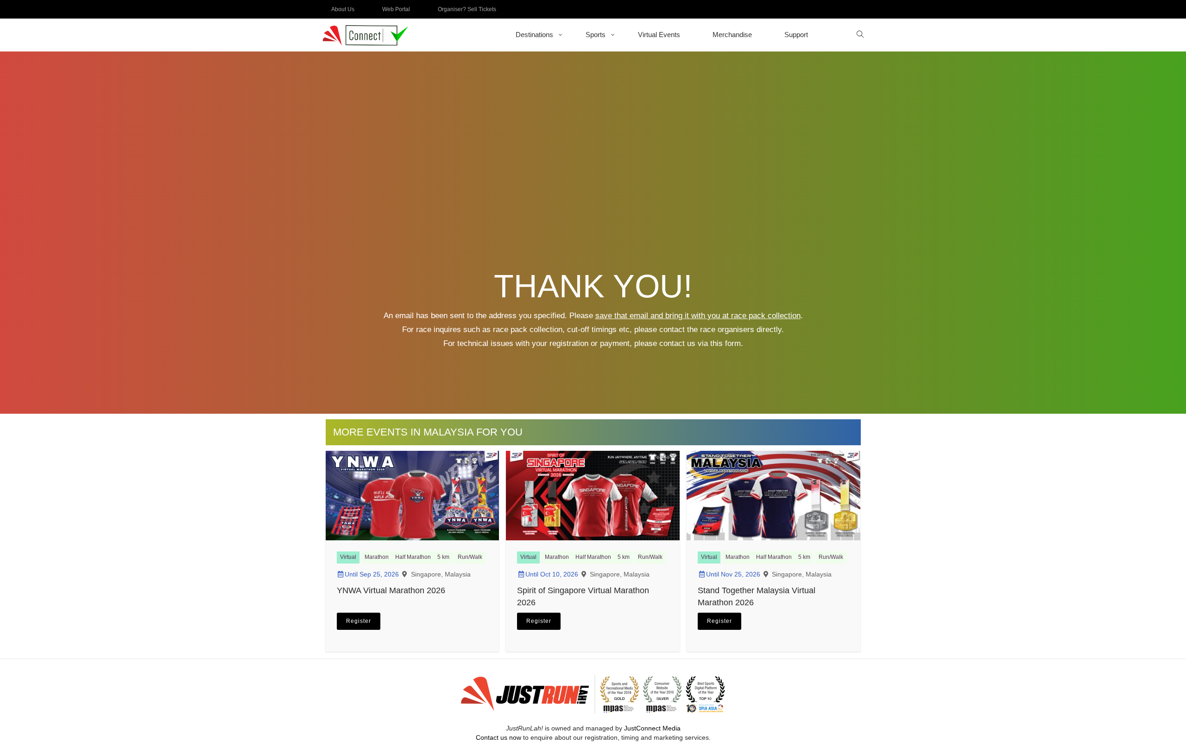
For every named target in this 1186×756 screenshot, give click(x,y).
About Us (342, 9)
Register (358, 621)
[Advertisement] (593, 179)
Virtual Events (659, 34)
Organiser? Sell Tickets (467, 9)
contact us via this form (700, 343)
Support (796, 34)
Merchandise (732, 34)
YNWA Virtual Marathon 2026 (391, 590)
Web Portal (396, 9)
